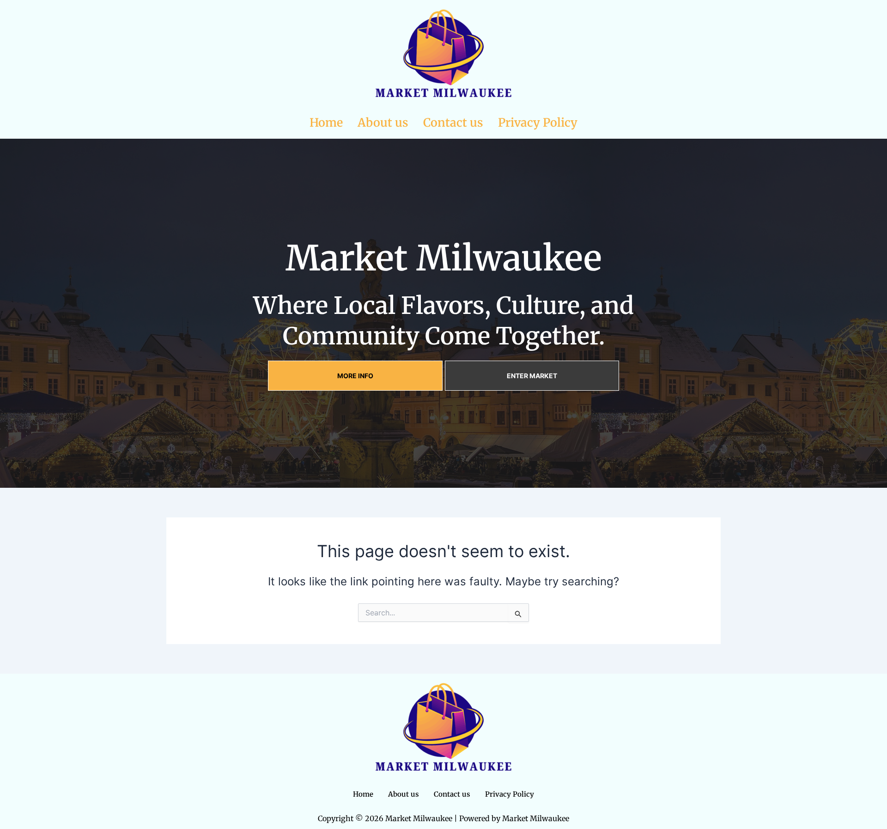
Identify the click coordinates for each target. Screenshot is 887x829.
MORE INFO (355, 376)
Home (326, 122)
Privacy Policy (537, 122)
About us (383, 122)
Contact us (453, 122)
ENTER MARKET (532, 376)
